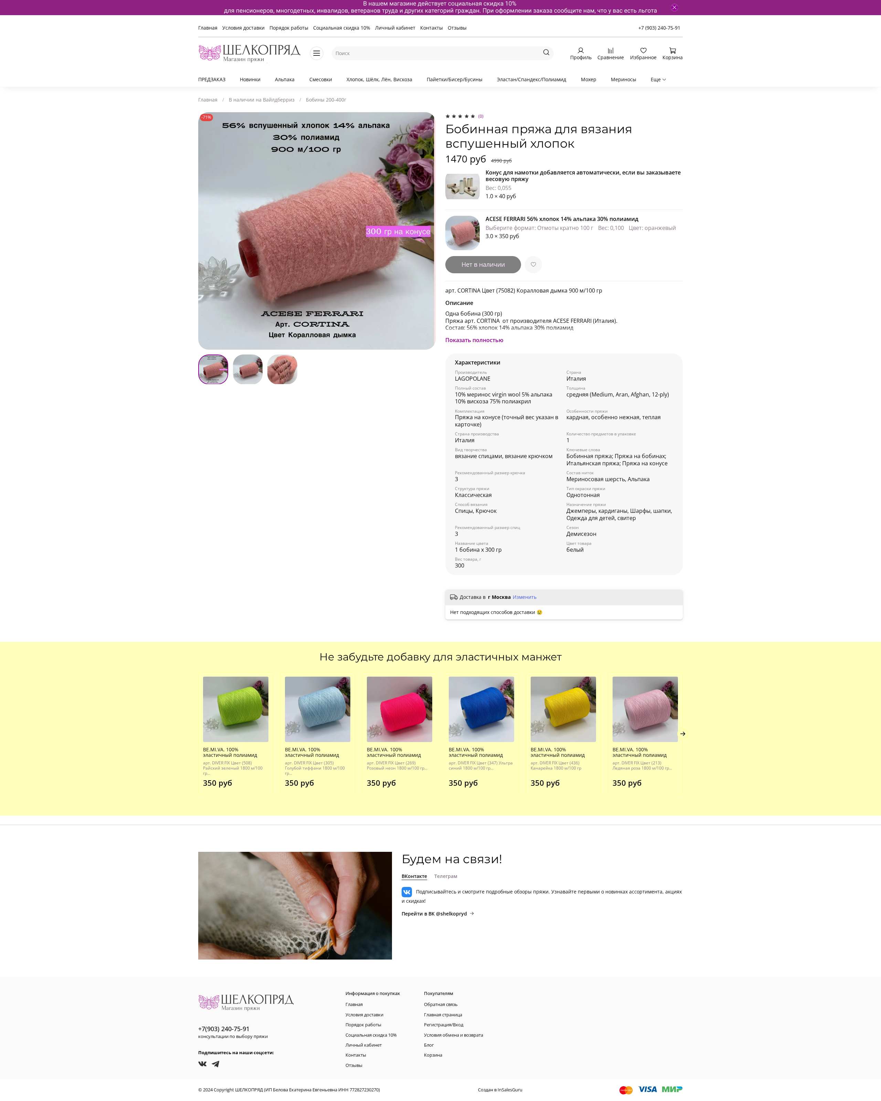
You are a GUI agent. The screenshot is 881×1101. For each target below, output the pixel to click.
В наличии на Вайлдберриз (262, 99)
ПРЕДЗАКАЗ (211, 79)
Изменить (525, 597)
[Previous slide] (208, 231)
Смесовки (320, 79)
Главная (207, 27)
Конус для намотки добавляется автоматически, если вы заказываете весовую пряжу (583, 176)
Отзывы (457, 27)
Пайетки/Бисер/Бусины (454, 79)
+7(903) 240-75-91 (224, 1029)
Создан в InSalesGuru (500, 1090)
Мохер (588, 79)
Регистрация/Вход (443, 1025)
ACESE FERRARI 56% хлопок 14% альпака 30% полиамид (562, 219)
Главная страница (443, 1015)
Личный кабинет (395, 27)
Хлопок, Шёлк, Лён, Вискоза (379, 79)
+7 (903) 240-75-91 (659, 27)
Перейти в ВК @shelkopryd (434, 913)
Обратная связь (441, 1004)
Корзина (433, 1055)
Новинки (250, 79)
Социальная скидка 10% (341, 27)
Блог (429, 1045)
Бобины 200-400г (326, 99)
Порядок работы (288, 27)
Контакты (431, 27)
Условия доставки (243, 27)
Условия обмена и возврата (453, 1035)
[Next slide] (426, 231)
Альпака (285, 79)
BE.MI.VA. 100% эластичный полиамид (230, 752)
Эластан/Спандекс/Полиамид (531, 79)
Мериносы (623, 79)
